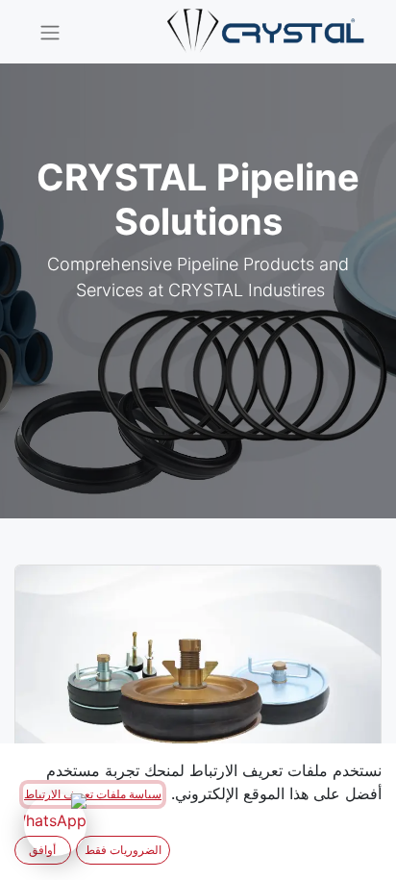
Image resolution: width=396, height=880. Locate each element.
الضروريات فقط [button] (123, 849)
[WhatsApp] (55, 824)
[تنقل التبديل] (50, 32)
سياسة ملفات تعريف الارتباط (92, 794)
